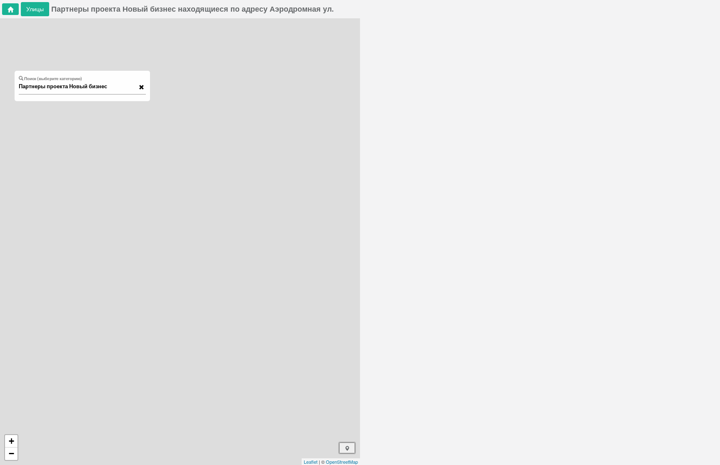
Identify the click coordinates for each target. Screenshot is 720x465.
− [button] (11, 453)
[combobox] (78, 86)
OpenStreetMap (342, 461)
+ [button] (11, 441)
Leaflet (311, 461)
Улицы (35, 9)
